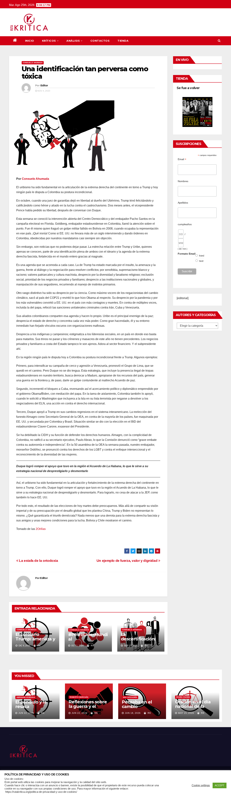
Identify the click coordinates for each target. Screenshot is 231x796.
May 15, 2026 (186, 713)
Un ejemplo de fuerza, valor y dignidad (127, 561)
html (201, 255)
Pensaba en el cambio (137, 704)
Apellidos (183, 202)
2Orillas (41, 528)
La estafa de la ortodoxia (38, 561)
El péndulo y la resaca (30, 704)
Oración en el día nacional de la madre (193, 706)
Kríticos (49, 40)
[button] (219, 40)
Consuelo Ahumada (33, 63)
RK (39, 645)
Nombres (183, 181)
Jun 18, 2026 (133, 713)
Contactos (100, 40)
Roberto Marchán (79, 697)
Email (182, 159)
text (201, 260)
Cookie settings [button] (201, 785)
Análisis (73, 40)
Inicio (29, 40)
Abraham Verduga (25, 697)
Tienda (122, 40)
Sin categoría (130, 697)
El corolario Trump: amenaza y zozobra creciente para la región (35, 641)
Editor (44, 85)
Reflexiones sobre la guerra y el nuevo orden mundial (88, 708)
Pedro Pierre (183, 697)
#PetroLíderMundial (88, 637)
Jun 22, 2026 (26, 713)
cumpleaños (185, 224)
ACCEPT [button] (219, 785)
